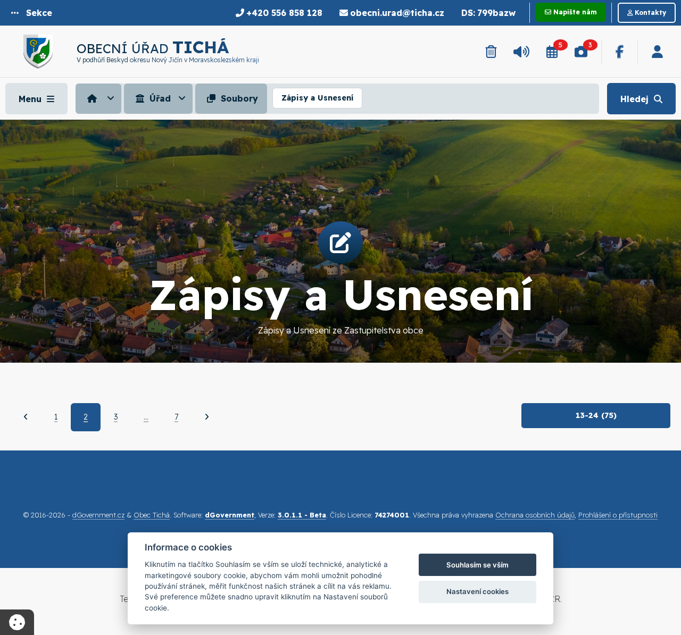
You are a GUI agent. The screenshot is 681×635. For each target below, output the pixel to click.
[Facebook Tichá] (619, 51)
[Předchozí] (26, 417)
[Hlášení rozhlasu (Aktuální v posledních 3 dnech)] (521, 51)
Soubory (238, 98)
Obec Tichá (152, 515)
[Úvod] (98, 98)
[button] (31, 12)
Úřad (159, 98)
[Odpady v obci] (491, 51)
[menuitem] (100, 98)
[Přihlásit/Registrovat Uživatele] (657, 51)
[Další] (207, 417)
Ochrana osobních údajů (535, 515)
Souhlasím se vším (477, 565)
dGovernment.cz (98, 515)
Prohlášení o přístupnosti (618, 515)
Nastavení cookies (477, 591)
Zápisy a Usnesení (317, 98)
